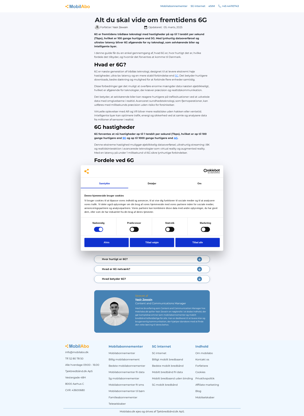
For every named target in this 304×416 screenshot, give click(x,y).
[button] (152, 259)
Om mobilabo (204, 353)
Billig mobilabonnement (124, 359)
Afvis (106, 242)
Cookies (200, 372)
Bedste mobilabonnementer (127, 365)
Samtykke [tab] (104, 183)
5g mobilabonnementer (124, 378)
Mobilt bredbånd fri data (167, 372)
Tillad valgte (152, 242)
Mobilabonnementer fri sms (126, 384)
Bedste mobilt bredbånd (168, 365)
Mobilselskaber (204, 397)
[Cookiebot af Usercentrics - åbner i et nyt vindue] (206, 171)
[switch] (134, 229)
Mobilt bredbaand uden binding (172, 378)
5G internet (159, 353)
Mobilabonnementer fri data (126, 372)
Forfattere (201, 365)
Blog (198, 391)
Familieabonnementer (123, 397)
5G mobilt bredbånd (165, 384)
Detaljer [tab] (152, 183)
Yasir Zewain (120, 27)
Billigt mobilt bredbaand (167, 359)
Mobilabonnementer (122, 353)
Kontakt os (202, 359)
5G (176, 75)
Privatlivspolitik (205, 378)
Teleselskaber (117, 403)
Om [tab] (199, 183)
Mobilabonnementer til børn (127, 391)
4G (175, 138)
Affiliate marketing (207, 384)
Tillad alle (197, 242)
